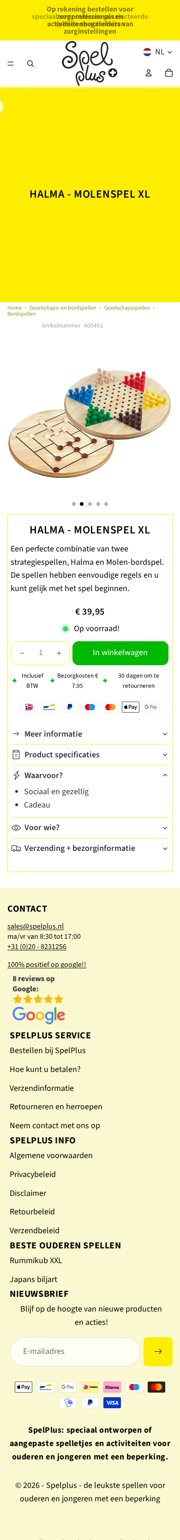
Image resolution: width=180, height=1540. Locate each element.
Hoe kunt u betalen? (45, 1069)
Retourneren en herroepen (56, 1107)
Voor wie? (42, 827)
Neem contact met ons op (55, 1125)
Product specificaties (62, 755)
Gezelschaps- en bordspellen (63, 308)
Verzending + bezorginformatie (79, 848)
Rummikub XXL (36, 1260)
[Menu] (10, 63)
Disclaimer (28, 1193)
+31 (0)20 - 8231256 (36, 947)
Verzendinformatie (42, 1088)
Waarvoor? (43, 775)
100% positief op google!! (46, 965)
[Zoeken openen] (30, 63)
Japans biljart (33, 1279)
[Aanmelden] (158, 1351)
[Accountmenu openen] (148, 73)
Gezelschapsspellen (127, 308)
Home (14, 308)
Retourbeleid (32, 1212)
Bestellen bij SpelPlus (48, 1050)
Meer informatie (53, 734)
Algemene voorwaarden (51, 1155)
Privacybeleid (33, 1174)
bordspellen (21, 314)
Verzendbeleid (35, 1230)
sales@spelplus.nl (35, 926)
